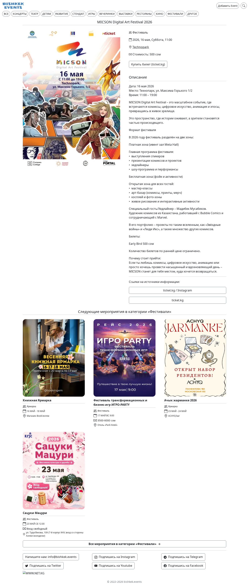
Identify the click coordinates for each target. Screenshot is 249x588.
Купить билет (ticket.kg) (148, 64)
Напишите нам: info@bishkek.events (51, 557)
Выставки (126, 13)
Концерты (20, 13)
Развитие (61, 13)
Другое (192, 13)
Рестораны (144, 13)
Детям (46, 13)
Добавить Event (228, 5)
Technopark (141, 47)
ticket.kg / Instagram (177, 290)
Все (6, 13)
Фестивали (175, 13)
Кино (159, 13)
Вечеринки (107, 13)
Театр (34, 13)
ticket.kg (178, 300)
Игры (91, 13)
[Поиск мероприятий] (244, 6)
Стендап (78, 13)
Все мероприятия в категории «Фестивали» (125, 544)
